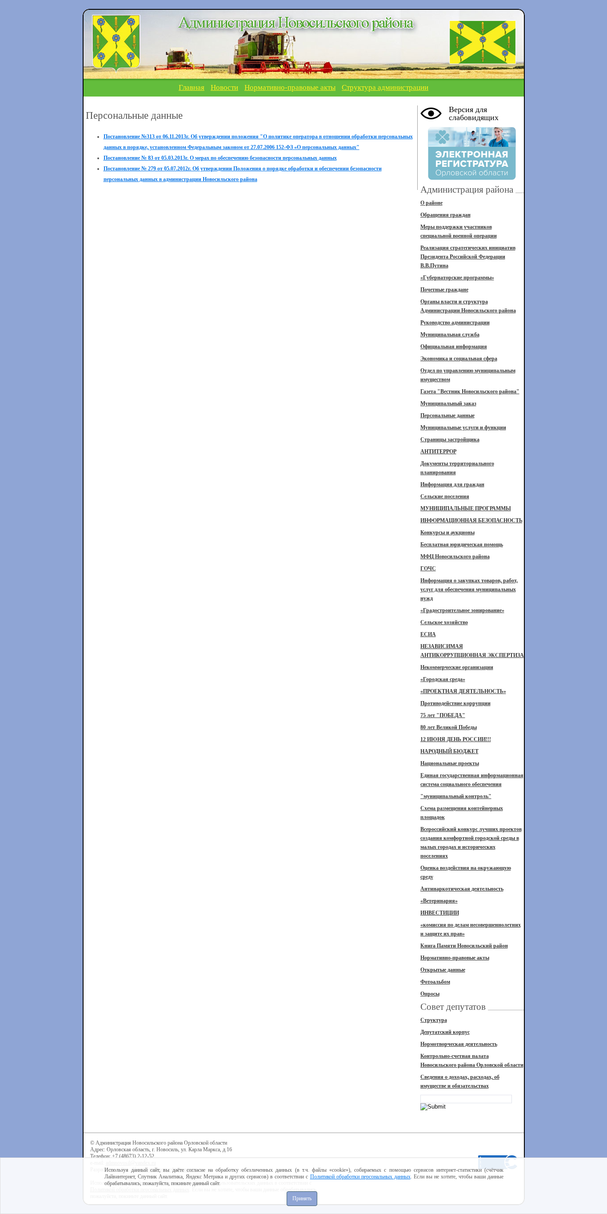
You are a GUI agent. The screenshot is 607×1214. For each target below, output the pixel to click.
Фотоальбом (435, 982)
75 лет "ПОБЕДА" (442, 715)
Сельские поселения (444, 496)
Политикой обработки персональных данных (360, 1177)
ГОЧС (428, 568)
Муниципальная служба (449, 334)
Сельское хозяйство (444, 622)
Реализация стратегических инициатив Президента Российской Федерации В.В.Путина (467, 257)
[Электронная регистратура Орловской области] (472, 178)
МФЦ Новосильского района (455, 556)
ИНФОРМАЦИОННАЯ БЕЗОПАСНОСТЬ (471, 520)
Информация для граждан (452, 484)
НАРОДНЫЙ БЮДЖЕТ (449, 751)
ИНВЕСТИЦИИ (439, 913)
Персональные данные (447, 415)
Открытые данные (442, 970)
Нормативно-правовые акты (289, 87)
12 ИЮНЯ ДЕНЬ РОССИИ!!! (455, 739)
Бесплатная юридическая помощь (461, 544)
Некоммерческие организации (456, 667)
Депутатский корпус (445, 1032)
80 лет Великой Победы (448, 727)
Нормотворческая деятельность (458, 1044)
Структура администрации (385, 87)
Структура (433, 1020)
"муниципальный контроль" (455, 796)
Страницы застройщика (449, 439)
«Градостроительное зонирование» (462, 610)
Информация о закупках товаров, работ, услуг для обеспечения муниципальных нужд (469, 589)
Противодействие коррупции (455, 703)
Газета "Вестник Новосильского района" (469, 391)
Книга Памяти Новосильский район (464, 946)
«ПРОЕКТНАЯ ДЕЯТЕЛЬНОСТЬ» (463, 691)
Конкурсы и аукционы (447, 532)
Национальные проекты (449, 763)
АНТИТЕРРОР (438, 451)
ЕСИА (428, 634)
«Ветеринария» (439, 901)
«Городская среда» (442, 679)
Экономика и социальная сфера (458, 358)
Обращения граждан (445, 215)
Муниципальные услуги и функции (463, 427)
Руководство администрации (455, 322)
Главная (191, 87)
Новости (224, 87)
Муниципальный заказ (448, 403)
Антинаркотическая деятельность (461, 889)
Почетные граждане (444, 289)
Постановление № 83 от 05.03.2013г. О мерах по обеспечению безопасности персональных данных (220, 158)
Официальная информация (453, 346)
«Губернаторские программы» (457, 277)
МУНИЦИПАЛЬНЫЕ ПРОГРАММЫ (465, 508)
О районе (431, 203)
